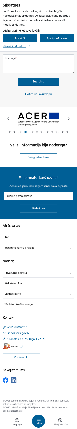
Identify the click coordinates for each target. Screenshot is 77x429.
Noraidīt (20, 38)
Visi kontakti (21, 357)
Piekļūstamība (13, 283)
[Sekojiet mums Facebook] (5, 380)
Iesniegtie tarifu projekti (19, 247)
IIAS (6, 237)
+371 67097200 (17, 327)
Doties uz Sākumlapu (38, 94)
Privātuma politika (15, 273)
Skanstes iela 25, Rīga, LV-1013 (26, 339)
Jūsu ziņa (10, 58)
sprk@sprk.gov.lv (18, 333)
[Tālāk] (68, 118)
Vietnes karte (12, 293)
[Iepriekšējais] (8, 118)
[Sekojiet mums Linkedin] (13, 380)
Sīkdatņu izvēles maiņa (18, 304)
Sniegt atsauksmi (38, 157)
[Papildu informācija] (21, 346)
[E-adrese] (10, 346)
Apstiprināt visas (57, 38)
